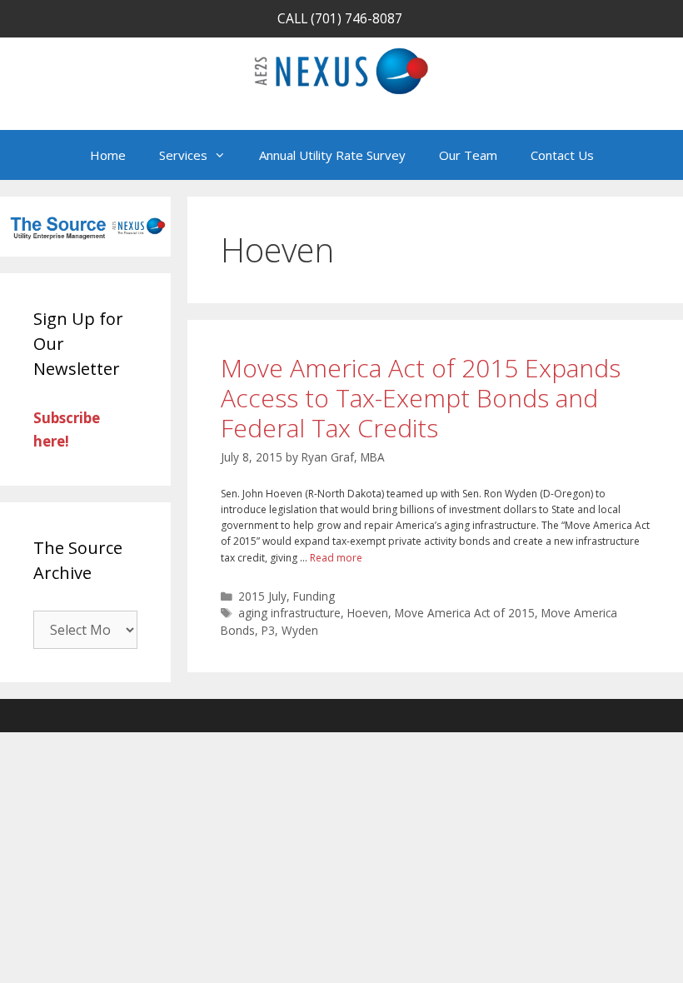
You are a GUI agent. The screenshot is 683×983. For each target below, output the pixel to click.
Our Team (468, 155)
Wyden (300, 630)
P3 (268, 630)
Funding (314, 596)
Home (108, 155)
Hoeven (367, 613)
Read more (336, 558)
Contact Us (562, 155)
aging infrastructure (289, 613)
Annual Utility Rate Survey (332, 155)
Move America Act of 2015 (465, 613)
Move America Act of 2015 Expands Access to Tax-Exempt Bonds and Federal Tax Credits (421, 398)
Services (183, 155)
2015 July (262, 596)
